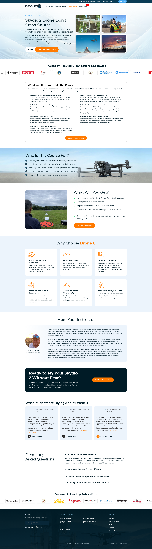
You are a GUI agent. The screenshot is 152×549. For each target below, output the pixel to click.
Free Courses (83, 6)
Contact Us (112, 531)
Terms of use (123, 543)
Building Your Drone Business (89, 522)
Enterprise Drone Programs (87, 1)
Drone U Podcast (114, 521)
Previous (22, 423)
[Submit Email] (46, 523)
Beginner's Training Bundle (65, 522)
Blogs (98, 1)
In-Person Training (60, 6)
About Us (105, 1)
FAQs (110, 534)
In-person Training (65, 518)
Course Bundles (65, 529)
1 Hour (38, 15)
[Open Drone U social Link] (26, 544)
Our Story (112, 518)
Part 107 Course (64, 526)
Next (129, 423)
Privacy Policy (114, 543)
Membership (73, 6)
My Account (122, 1)
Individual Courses (88, 518)
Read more (44, 430)
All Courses (49, 6)
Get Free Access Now (46, 50)
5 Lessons (29, 15)
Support (112, 1)
